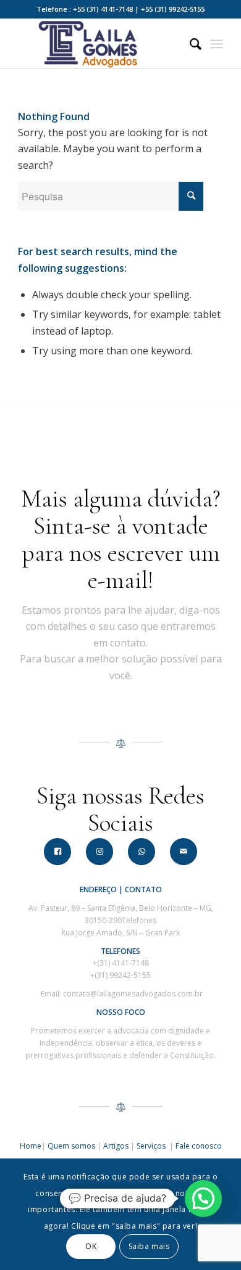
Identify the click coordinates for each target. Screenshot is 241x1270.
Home (30, 1146)
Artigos (116, 1146)
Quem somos (71, 1146)
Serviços (152, 1146)
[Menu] (216, 44)
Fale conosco (198, 1146)
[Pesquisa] (189, 43)
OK (90, 1246)
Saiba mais (149, 1246)
